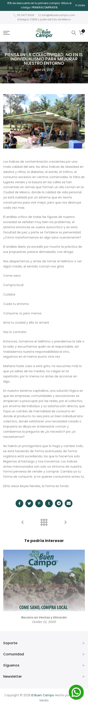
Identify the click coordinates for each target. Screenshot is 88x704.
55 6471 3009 (25, 15)
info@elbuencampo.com (58, 15)
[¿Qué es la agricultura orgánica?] (65, 522)
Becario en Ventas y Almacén (44, 617)
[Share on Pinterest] (39, 503)
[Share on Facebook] (19, 503)
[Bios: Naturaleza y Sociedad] (22, 522)
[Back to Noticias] (44, 522)
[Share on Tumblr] (49, 503)
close (81, 5)
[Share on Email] (68, 503)
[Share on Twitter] (29, 503)
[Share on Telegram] (59, 503)
